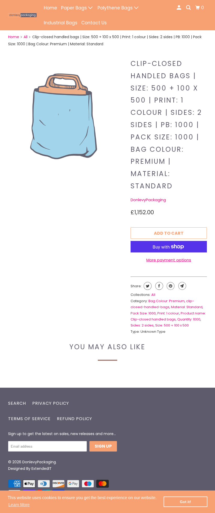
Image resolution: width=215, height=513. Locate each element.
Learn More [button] (19, 505)
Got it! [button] (185, 502)
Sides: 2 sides (142, 325)
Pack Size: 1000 (143, 313)
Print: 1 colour (168, 313)
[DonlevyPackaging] (22, 15)
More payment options (168, 260)
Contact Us (94, 23)
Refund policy (74, 419)
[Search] (188, 8)
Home (50, 8)
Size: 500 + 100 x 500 (172, 325)
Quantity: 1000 (188, 319)
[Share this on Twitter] (147, 286)
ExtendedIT (41, 468)
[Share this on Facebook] (158, 286)
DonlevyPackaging (148, 199)
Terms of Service (29, 419)
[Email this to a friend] (181, 286)
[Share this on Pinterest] (170, 286)
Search (17, 403)
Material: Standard (186, 307)
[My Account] (179, 8)
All (26, 37)
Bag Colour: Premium (166, 300)
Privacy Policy (50, 403)
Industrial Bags (60, 23)
